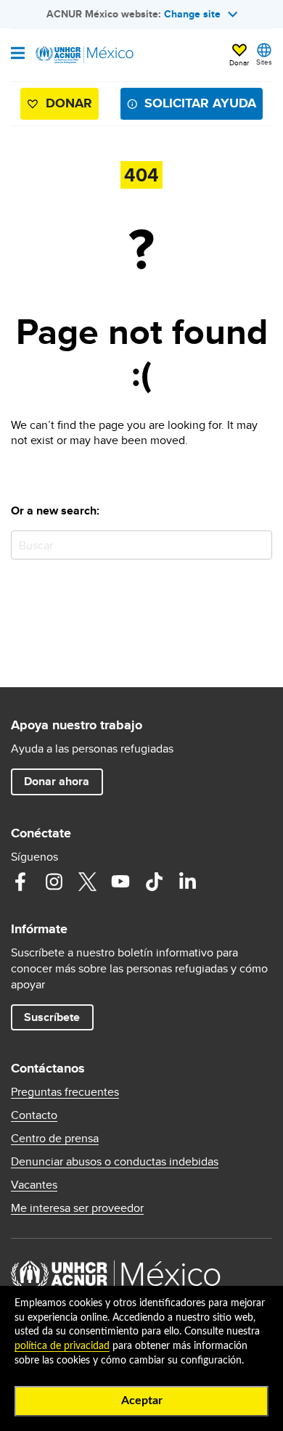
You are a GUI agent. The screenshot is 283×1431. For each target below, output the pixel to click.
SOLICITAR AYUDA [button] (200, 103)
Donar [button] (239, 62)
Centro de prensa (55, 1139)
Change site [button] (192, 14)
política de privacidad (62, 1346)
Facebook (20, 881)
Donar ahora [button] (56, 781)
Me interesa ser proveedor (77, 1208)
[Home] (85, 55)
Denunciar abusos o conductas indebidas (114, 1162)
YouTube (120, 881)
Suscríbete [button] (52, 1017)
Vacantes (34, 1185)
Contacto (34, 1115)
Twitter (87, 881)
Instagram (53, 881)
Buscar (258, 544)
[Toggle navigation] (18, 54)
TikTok (153, 881)
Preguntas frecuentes (65, 1092)
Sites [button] (264, 62)
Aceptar (142, 1400)
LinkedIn (187, 881)
